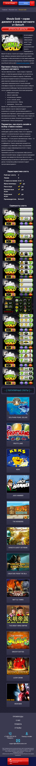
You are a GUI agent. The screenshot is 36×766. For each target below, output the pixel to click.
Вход (26, 3)
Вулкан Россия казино (23, 63)
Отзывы (18, 728)
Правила (18, 724)
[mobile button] (32, 3)
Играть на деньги (18, 29)
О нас (18, 720)
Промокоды (18, 717)
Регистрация (10, 3)
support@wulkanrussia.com (18, 743)
